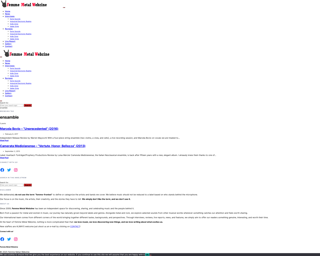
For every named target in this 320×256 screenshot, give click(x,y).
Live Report (10, 41)
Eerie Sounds (15, 19)
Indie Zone (14, 24)
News (7, 14)
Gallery (8, 44)
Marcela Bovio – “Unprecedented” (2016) (29, 128)
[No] (151, 255)
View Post (4, 140)
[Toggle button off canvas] (64, 7)
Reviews (9, 29)
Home (7, 11)
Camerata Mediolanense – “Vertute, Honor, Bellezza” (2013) (43, 146)
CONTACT (75, 226)
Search (28, 105)
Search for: (4, 103)
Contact (8, 46)
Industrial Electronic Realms (20, 21)
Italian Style (14, 26)
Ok (147, 255)
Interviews (9, 16)
